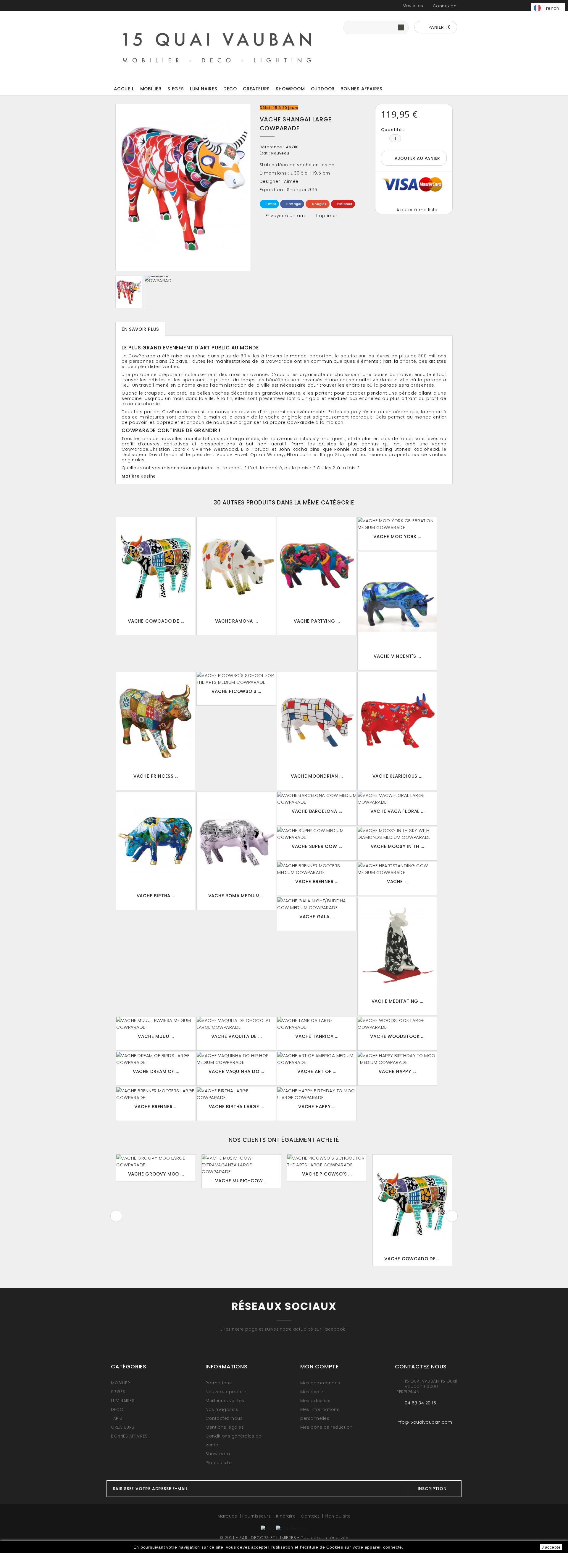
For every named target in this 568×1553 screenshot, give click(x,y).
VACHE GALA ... (316, 917)
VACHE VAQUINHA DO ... (236, 1071)
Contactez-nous (224, 1418)
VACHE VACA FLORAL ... (397, 811)
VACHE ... (397, 881)
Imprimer (326, 215)
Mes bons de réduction (326, 1427)
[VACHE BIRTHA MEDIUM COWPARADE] (156, 841)
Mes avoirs (312, 1392)
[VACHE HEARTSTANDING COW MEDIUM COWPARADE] (397, 869)
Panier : (439, 27)
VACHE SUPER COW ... (317, 846)
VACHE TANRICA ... (316, 1036)
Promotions (219, 1383)
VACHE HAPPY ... (397, 1071)
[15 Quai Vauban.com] (217, 46)
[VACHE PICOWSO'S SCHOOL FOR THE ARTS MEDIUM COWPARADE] (236, 679)
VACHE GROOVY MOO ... (156, 1174)
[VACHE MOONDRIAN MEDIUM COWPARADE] (316, 721)
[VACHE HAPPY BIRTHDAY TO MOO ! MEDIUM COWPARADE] (397, 1059)
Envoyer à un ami (286, 215)
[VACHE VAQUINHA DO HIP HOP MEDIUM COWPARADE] (236, 1059)
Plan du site (219, 1463)
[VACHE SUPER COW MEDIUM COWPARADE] (316, 834)
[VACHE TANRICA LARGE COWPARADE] (316, 1024)
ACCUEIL (124, 89)
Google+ (319, 203)
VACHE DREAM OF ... (156, 1071)
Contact (311, 1516)
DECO (230, 89)
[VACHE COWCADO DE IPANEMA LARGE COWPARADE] (156, 566)
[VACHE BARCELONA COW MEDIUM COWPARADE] (316, 798)
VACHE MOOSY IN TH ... (397, 846)
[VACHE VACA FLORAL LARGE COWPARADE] (397, 798)
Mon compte (319, 1366)
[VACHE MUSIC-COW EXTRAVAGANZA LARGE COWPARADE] (241, 1165)
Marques (227, 1516)
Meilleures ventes (225, 1401)
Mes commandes (320, 1383)
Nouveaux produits (227, 1392)
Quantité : (392, 129)
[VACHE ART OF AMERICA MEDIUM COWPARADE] (316, 1059)
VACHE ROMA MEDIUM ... (236, 896)
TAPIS (116, 1418)
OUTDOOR (323, 89)
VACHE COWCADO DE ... (156, 621)
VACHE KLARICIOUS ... (397, 776)
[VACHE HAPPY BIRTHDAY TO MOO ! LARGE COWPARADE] (316, 1094)
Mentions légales (225, 1427)
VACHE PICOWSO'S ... (236, 691)
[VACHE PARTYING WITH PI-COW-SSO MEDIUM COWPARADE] (316, 566)
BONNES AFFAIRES (362, 89)
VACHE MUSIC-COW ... (241, 1181)
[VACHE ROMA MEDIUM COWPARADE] (236, 841)
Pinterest (344, 203)
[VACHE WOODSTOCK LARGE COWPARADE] (397, 1024)
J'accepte (551, 1547)
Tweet (270, 203)
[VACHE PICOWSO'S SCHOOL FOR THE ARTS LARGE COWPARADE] (327, 1161)
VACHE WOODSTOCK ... (397, 1036)
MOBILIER (151, 89)
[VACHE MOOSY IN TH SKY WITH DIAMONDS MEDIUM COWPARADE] (397, 834)
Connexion (445, 6)
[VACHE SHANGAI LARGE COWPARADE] (129, 292)
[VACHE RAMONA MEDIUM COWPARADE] (236, 566)
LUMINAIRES (203, 89)
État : (265, 153)
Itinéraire (286, 1516)
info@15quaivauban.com (424, 1422)
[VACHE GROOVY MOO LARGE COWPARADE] (156, 1161)
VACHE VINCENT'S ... (397, 656)
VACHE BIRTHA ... (156, 896)
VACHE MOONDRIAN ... (317, 776)
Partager (293, 203)
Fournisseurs (257, 1516)
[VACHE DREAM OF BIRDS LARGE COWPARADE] (156, 1059)
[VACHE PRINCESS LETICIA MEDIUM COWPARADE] (156, 721)
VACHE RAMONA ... (236, 621)
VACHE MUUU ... (156, 1036)
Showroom (290, 89)
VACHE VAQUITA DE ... (236, 1036)
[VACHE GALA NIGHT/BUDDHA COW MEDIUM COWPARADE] (316, 904)
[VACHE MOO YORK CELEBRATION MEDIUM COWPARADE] (397, 524)
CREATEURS (256, 89)
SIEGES (175, 89)
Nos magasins (222, 1409)
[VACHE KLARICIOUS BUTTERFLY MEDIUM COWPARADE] (397, 721)
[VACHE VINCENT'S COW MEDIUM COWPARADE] (397, 601)
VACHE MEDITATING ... (397, 1001)
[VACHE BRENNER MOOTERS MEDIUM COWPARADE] (316, 869)
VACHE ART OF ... (316, 1071)
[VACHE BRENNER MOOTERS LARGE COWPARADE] (156, 1094)
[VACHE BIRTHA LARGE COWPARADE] (236, 1094)
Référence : (272, 147)
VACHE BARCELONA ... (317, 811)
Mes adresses (316, 1401)
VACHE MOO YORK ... (397, 536)
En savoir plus (140, 329)
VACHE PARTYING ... (317, 621)
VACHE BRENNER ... (316, 881)
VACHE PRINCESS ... (155, 776)
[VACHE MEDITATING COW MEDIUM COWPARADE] (397, 946)
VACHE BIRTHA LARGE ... (236, 1106)
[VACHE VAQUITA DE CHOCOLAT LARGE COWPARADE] (236, 1024)
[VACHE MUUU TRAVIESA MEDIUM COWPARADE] (156, 1024)
